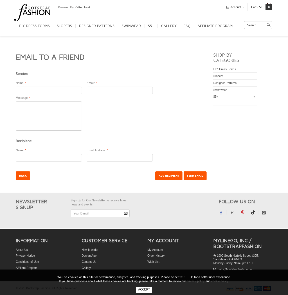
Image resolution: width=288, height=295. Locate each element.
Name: (20, 83)
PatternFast (82, 7)
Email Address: (96, 150)
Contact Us (89, 261)
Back (23, 175)
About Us (22, 249)
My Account (155, 249)
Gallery (169, 26)
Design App (89, 255)
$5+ (151, 26)
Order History (156, 255)
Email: (91, 83)
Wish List (153, 261)
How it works (90, 249)
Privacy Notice (25, 255)
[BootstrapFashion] (32, 12)
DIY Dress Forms (34, 26)
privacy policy (196, 281)
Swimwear (131, 26)
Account (236, 7)
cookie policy (219, 281)
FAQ (187, 26)
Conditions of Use (27, 261)
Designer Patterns (97, 26)
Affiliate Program (215, 26)
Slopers (64, 26)
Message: (22, 97)
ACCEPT (144, 289)
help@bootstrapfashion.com (236, 269)
